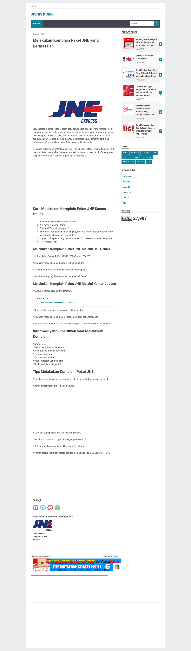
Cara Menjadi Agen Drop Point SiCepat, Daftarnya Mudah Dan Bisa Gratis (147, 73)
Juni (126, 187)
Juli (126, 198)
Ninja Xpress (128, 162)
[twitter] (43, 507)
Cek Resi (146, 153)
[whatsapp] (57, 507)
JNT (124, 157)
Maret (127, 192)
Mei (126, 203)
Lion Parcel (146, 157)
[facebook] (35, 507)
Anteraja (135, 153)
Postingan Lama (110, 557)
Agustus (128, 182)
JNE (154, 153)
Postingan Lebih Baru (41, 557)
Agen (125, 153)
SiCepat (141, 162)
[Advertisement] (74, 71)
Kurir (33, 7)
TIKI (149, 162)
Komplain (134, 157)
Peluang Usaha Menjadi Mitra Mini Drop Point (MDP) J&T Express (146, 42)
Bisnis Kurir (42, 14)
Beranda (36, 23)
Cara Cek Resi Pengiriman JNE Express (57, 303)
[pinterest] (50, 507)
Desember (129, 176)
